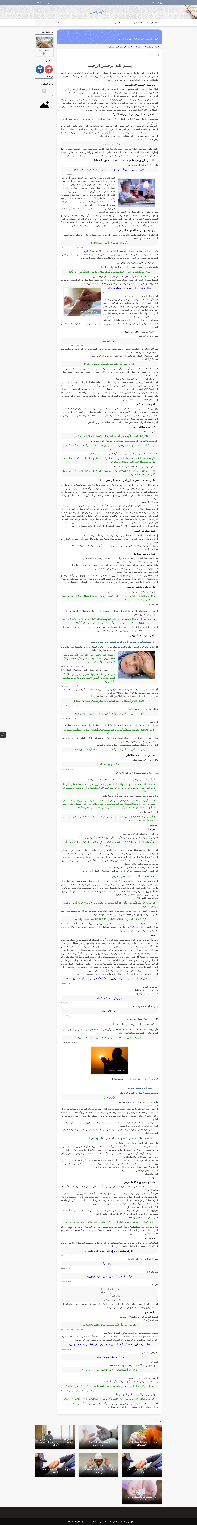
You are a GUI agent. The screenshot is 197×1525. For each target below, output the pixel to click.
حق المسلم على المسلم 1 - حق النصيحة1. (142, 1443)
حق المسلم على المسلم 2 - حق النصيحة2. (142, 1498)
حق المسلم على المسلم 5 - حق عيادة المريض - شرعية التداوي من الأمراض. (55, 1442)
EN (44, 90)
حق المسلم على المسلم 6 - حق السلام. (142, 1471)
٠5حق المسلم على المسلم (120, 46)
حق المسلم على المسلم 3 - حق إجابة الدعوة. (98, 1443)
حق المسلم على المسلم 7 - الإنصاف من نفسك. (98, 1471)
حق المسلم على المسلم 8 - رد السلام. (55, 1471)
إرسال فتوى (118, 22)
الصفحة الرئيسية (153, 22)
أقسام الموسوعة (136, 22)
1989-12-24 (152, 54)
